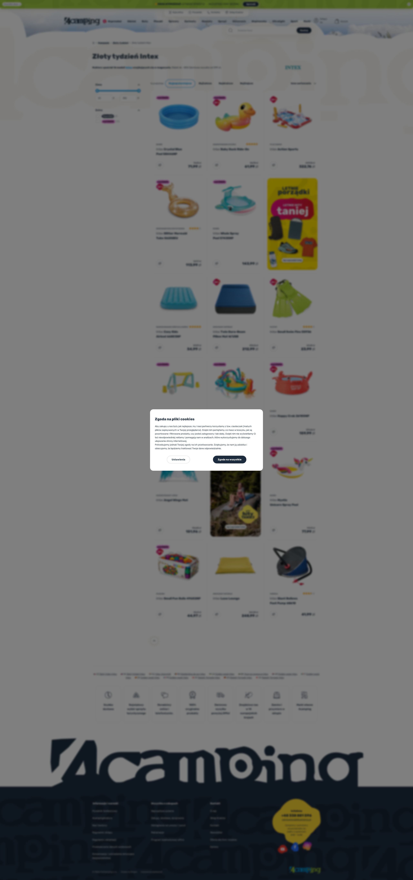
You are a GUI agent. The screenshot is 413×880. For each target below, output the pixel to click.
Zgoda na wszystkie (230, 459)
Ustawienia (178, 459)
